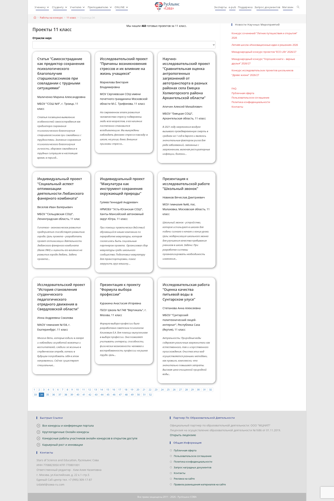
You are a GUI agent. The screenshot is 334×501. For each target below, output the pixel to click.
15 (107, 389)
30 (198, 389)
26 (174, 389)
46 (114, 394)
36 (53, 394)
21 (144, 389)
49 (132, 394)
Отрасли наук (42, 38)
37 (59, 394)
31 (204, 389)
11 (83, 389)
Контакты (237, 106)
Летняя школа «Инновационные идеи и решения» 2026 (265, 45)
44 (102, 394)
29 (192, 389)
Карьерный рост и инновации (62, 445)
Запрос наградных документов (192, 467)
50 (138, 394)
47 (120, 394)
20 (137, 389)
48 (126, 394)
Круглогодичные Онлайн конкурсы (65, 432)
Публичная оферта (243, 93)
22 (150, 389)
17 (119, 389)
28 (186, 389)
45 (108, 394)
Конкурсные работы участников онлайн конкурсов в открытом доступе (89, 438)
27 (180, 389)
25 (168, 389)
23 (156, 389)
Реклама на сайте (184, 478)
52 (150, 394)
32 (210, 389)
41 (84, 394)
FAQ (234, 88)
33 (35, 394)
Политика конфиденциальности (251, 102)
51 (144, 394)
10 (77, 389)
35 (47, 394)
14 (101, 389)
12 (89, 389)
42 (90, 394)
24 (162, 389)
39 (71, 394)
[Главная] (35, 17)
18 (125, 389)
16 (113, 389)
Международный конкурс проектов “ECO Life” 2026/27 (264, 52)
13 (95, 389)
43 (96, 394)
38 (65, 394)
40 (78, 394)
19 (131, 389)
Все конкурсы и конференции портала (68, 425)
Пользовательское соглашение (250, 97)
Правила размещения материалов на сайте (200, 484)
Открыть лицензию (183, 435)
